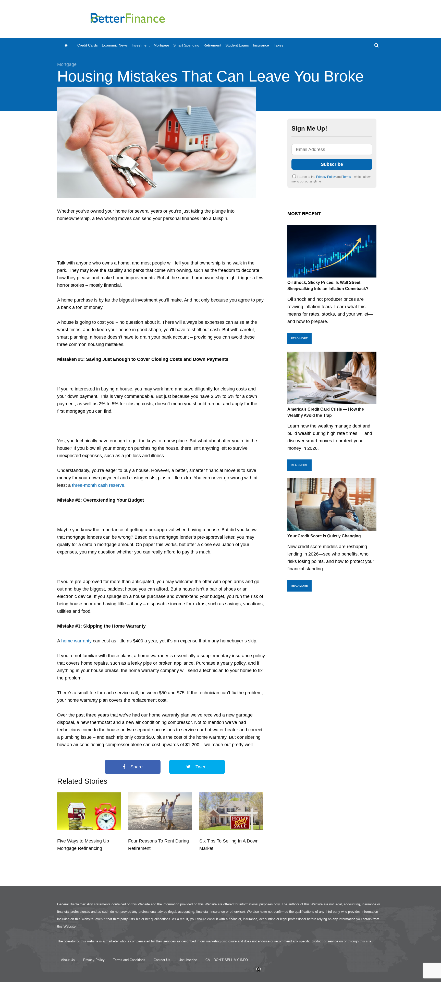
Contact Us (162, 960)
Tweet (201, 766)
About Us (68, 960)
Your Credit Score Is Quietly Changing (324, 536)
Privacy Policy (326, 177)
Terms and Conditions (129, 960)
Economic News (115, 45)
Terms (347, 177)
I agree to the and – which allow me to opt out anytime (331, 179)
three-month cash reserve (98, 485)
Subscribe (332, 164)
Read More (299, 338)
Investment (141, 45)
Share (136, 766)
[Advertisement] (291, 18)
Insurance (261, 45)
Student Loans (237, 45)
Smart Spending (186, 45)
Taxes (278, 45)
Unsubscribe (188, 960)
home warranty (76, 640)
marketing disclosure (221, 941)
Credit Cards (87, 45)
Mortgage (161, 45)
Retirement (212, 45)
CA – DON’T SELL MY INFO (226, 960)
